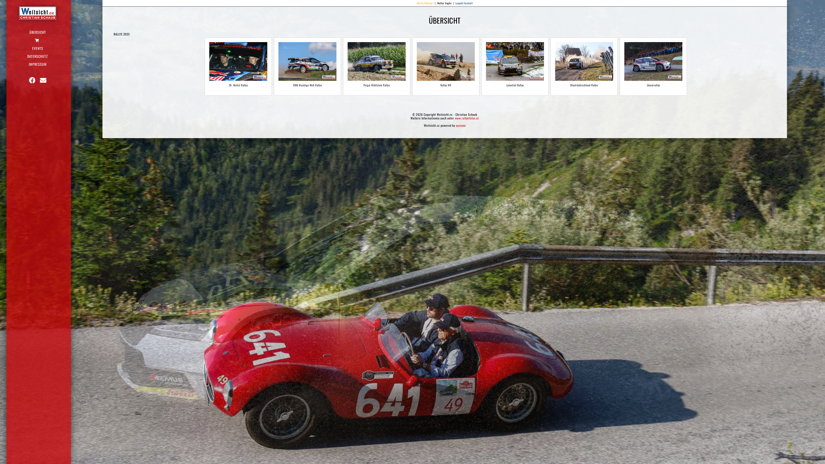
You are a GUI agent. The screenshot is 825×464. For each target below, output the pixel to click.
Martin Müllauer (425, 3)
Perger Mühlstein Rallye (377, 85)
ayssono (461, 125)
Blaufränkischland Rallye (584, 85)
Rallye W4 (445, 85)
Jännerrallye (653, 85)
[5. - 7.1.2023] (653, 61)
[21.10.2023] (238, 61)
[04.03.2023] (584, 61)
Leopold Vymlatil (464, 3)
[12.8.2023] (377, 61)
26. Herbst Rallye (238, 85)
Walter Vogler (444, 3)
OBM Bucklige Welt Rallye (307, 85)
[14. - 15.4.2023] (515, 61)
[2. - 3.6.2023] (446, 61)
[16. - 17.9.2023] (307, 61)
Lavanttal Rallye (515, 85)
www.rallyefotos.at (467, 118)
